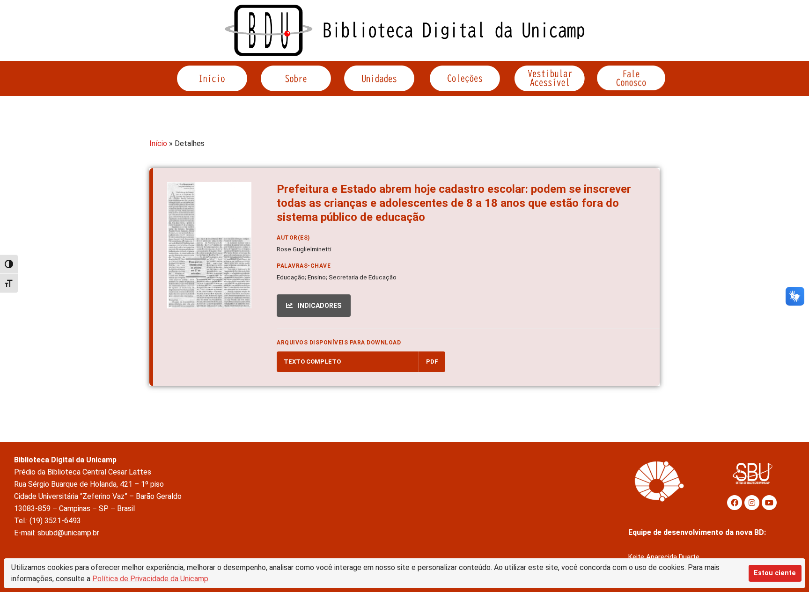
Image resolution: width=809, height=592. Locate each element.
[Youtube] (769, 502)
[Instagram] (751, 502)
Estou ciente (775, 573)
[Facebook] (734, 502)
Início (158, 143)
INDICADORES (318, 305)
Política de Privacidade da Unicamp (150, 578)
